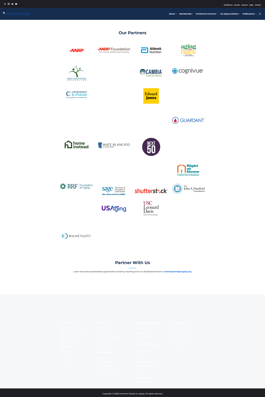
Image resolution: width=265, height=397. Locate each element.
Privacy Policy (66, 347)
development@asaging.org (178, 271)
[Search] (260, 14)
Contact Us (65, 340)
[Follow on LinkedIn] (12, 4)
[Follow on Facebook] (5, 4)
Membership (185, 14)
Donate (237, 5)
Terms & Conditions (68, 351)
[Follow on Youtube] (16, 4)
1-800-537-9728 (66, 336)
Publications (249, 14)
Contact (258, 5)
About (172, 14)
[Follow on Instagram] (9, 4)
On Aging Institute (229, 14)
